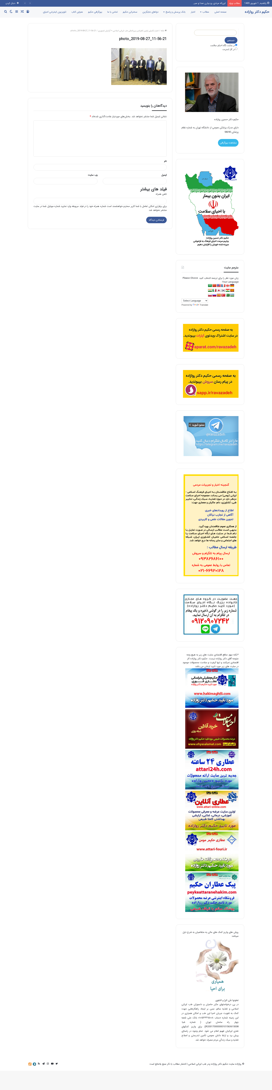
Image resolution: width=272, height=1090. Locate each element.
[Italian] (214, 290)
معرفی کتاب (77, 12)
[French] (223, 285)
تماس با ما (112, 12)
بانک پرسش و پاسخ (175, 12)
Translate (204, 305)
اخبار (193, 12)
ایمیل (164, 175)
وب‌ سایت (93, 175)
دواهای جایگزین (150, 12)
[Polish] (210, 295)
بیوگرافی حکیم (95, 12)
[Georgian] (228, 285)
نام (165, 161)
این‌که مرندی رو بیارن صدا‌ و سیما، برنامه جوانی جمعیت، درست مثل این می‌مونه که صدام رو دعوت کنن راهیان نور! (169, 3)
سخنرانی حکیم (130, 12)
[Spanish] (219, 295)
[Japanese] (219, 290)
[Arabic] (210, 285)
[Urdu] (228, 295)
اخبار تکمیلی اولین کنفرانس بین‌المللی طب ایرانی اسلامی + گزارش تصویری (128, 30)
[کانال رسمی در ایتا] (30, 1064)
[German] (232, 285)
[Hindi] (210, 290)
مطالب (205, 12)
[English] (219, 285)
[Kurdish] (228, 290)
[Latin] (232, 290)
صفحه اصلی (220, 12)
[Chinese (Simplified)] (214, 285)
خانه (163, 30)
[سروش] (34, 1064)
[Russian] (214, 295)
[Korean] (223, 290)
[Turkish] (223, 295)
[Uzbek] (232, 295)
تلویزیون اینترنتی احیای (54, 12)
